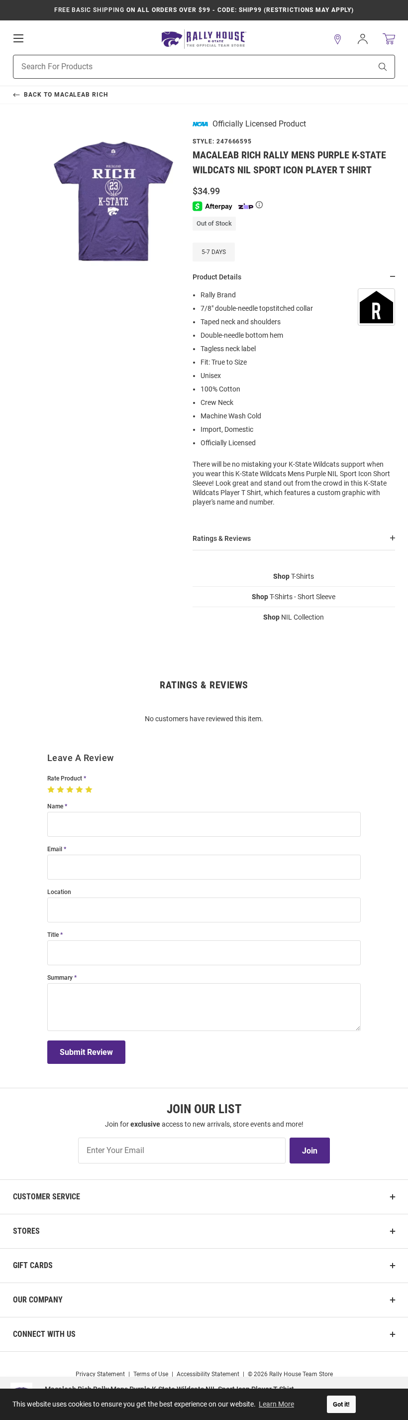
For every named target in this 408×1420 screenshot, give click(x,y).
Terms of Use (150, 1374)
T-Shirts (293, 576)
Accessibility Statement (208, 1374)
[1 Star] (52, 790)
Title (53, 935)
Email (54, 849)
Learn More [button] (276, 1404)
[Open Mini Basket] (389, 39)
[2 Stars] (61, 790)
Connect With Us (44, 1334)
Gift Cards (33, 1265)
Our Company (38, 1299)
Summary (60, 978)
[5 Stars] (90, 790)
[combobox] (179, 66)
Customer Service (46, 1196)
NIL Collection (293, 617)
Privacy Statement (100, 1374)
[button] (338, 39)
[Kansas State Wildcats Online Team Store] (204, 39)
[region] (294, 401)
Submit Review (86, 1052)
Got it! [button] (341, 1404)
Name (55, 806)
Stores (26, 1231)
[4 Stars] (80, 790)
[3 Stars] (71, 790)
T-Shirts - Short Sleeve (293, 597)
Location (59, 892)
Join (309, 1151)
